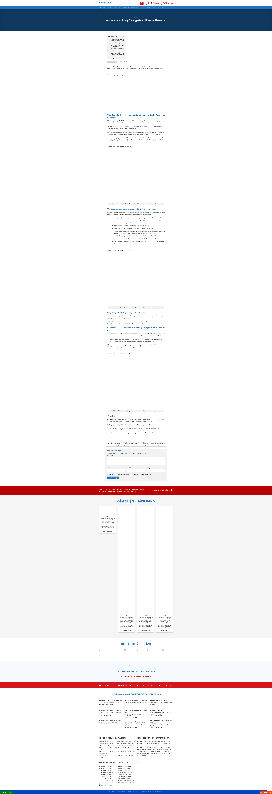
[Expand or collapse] (123, 36)
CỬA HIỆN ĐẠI (122, 445)
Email (129, 468)
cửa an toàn (149, 443)
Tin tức (159, 7)
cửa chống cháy (155, 443)
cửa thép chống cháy (156, 445)
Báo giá (154, 7)
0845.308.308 (158, 727)
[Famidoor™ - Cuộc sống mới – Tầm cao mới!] (108, 3)
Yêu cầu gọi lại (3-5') (146, 685)
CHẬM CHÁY (146, 442)
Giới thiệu (104, 7)
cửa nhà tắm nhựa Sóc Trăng (131, 445)
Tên (108, 468)
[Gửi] (142, 3)
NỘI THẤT (142, 7)
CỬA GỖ (120, 7)
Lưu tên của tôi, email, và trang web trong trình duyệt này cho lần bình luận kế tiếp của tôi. (132, 474)
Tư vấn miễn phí (266, 792)
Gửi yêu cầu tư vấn (107, 685)
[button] (168, 8)
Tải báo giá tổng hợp (127, 685)
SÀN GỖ (148, 7)
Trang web (149, 468)
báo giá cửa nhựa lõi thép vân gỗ (136, 442)
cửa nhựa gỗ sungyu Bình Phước (145, 445)
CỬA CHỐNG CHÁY (112, 7)
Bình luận (110, 455)
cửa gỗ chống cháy (115, 445)
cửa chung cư (162, 443)
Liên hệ (163, 7)
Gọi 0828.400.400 (7, 792)
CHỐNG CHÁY (152, 442)
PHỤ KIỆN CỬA (134, 7)
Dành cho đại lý (165, 685)
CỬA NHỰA (126, 7)
